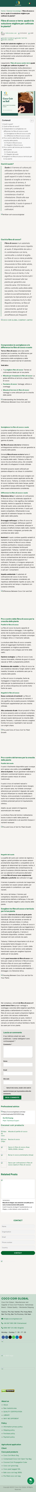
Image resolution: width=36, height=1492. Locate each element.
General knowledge (14, 11)
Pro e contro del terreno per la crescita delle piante (17, 148)
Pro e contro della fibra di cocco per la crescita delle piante (17, 139)
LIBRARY (6, 1415)
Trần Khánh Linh (11, 33)
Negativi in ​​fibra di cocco (15, 145)
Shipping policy (9, 1430)
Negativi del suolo (12, 154)
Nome (5, 1061)
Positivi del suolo (12, 152)
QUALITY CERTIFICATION (12, 1412)
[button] (31, 121)
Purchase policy (9, 1433)
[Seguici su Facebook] (3, 1337)
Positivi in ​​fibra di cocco (14, 143)
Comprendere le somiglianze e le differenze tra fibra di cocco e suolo (16, 130)
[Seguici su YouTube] (20, 1337)
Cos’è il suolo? (8, 124)
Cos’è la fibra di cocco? (11, 126)
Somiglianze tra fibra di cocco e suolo (19, 133)
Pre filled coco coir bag (12, 1476)
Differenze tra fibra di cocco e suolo (18, 136)
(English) (13, 1328)
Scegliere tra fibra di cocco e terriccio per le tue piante (17, 158)
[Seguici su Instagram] (6, 1337)
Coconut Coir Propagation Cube (15, 1462)
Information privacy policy (13, 1427)
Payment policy (9, 1437)
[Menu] (2, 3)
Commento (7, 1044)
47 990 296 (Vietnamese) (14, 1323)
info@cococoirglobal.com (12, 1319)
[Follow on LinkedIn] (17, 1337)
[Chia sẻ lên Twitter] (21, 38)
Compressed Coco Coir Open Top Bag (17, 1459)
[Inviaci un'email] (10, 1337)
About (5, 1405)
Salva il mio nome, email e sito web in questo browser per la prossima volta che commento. (17, 1090)
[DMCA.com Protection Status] (7, 1391)
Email (5, 1070)
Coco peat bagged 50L (11, 1469)
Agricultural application (11, 1444)
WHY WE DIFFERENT (11, 1418)
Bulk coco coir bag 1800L (12, 1472)
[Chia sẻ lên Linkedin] (7, 39)
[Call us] (13, 1337)
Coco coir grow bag (10, 1466)
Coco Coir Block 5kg (11, 1455)
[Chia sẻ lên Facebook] (8, 38)
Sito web (6, 1079)
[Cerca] (34, 3)
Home (3, 11)
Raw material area (10, 1408)
